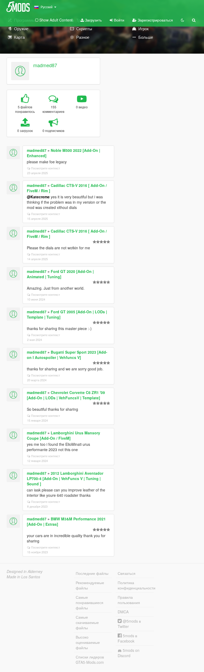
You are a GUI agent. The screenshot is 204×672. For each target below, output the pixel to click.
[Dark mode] (182, 20)
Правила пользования (129, 599)
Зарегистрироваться (155, 20)
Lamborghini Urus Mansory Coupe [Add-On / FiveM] (63, 435)
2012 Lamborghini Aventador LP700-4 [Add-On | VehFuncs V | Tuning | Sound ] (65, 478)
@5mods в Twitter (129, 623)
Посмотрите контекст (45, 168)
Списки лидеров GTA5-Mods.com (90, 659)
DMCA (123, 611)
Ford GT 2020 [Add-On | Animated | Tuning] (60, 274)
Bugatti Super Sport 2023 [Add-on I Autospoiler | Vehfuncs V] (67, 354)
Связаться (126, 573)
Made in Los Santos (23, 576)
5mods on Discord (128, 653)
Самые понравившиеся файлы (89, 602)
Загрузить (93, 20)
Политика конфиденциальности (136, 585)
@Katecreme (38, 196)
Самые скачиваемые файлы (87, 622)
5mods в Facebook (127, 638)
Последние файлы (92, 573)
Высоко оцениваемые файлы (88, 642)
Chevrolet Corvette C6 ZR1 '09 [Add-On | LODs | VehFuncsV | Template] (66, 395)
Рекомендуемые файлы (90, 585)
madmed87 (45, 65)
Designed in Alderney (24, 571)
